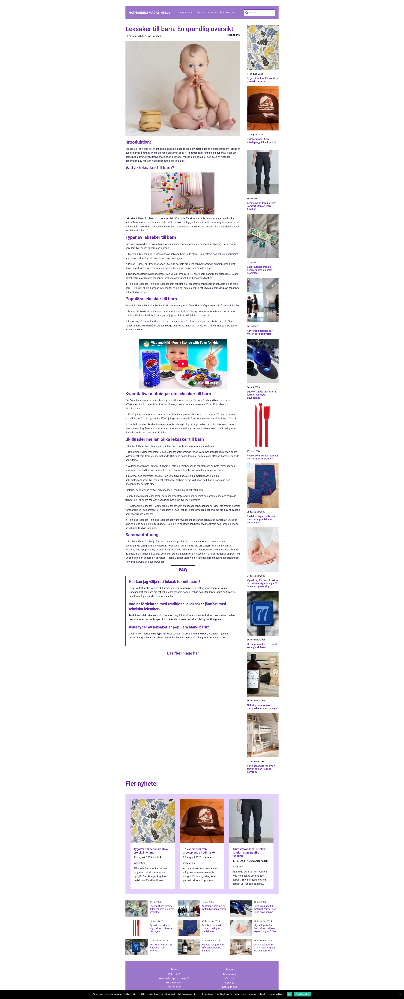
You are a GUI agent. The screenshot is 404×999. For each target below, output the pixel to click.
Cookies (212, 12)
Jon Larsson (154, 36)
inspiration (140, 863)
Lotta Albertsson (258, 860)
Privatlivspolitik (302, 994)
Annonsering (186, 12)
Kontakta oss (227, 12)
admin (158, 857)
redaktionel (233, 34)
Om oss (200, 12)
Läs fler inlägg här (183, 653)
